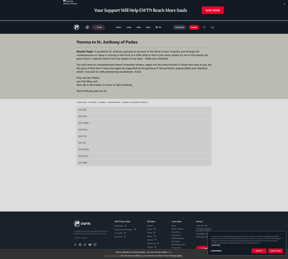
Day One (83, 110)
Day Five (83, 136)
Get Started (179, 27)
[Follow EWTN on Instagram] (95, 244)
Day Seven (84, 149)
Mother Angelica (177, 229)
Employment (176, 235)
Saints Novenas (114, 102)
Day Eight (83, 156)
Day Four (83, 129)
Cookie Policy (215, 245)
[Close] (284, 4)
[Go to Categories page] (87, 27)
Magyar (150, 236)
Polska (149, 233)
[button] (158, 27)
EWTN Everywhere (178, 238)
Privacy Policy (176, 248)
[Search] (204, 27)
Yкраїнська (151, 243)
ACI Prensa (118, 237)
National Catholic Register (124, 229)
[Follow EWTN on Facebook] (80, 244)
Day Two (83, 116)
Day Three (84, 123)
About (174, 226)
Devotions (93, 102)
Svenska (150, 240)
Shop (148, 27)
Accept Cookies (275, 251)
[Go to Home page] (82, 223)
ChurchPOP (119, 233)
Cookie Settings (216, 250)
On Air (99, 27)
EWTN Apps (176, 241)
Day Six (82, 143)
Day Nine (83, 163)
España (149, 229)
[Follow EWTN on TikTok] (85, 244)
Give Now (213, 10)
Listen (128, 27)
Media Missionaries (178, 245)
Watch (118, 27)
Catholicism (81, 102)
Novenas (102, 102)
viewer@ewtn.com (202, 234)
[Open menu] (212, 27)
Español (150, 226)
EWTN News (119, 226)
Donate (194, 27)
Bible (139, 27)
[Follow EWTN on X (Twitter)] (75, 244)
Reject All (259, 251)
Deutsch (150, 247)
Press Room (176, 232)
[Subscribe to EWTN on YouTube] (90, 244)
